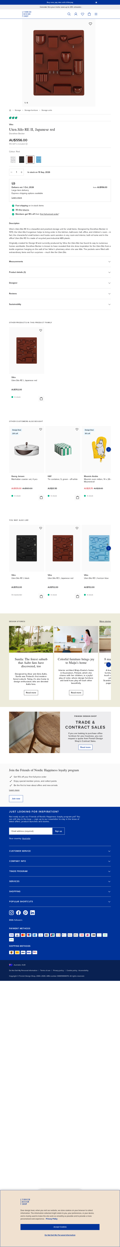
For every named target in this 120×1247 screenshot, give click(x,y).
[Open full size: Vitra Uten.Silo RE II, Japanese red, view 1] (58, 63)
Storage (18, 110)
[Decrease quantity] (11, 172)
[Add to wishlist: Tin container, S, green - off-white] (77, 429)
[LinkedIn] (32, 912)
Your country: (15, 838)
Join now (16, 798)
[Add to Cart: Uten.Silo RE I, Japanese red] (41, 399)
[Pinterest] (25, 912)
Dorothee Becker (17, 133)
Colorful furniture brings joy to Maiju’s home (76, 661)
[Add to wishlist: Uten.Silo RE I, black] (40, 528)
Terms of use (45, 970)
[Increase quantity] (21, 172)
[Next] (108, 664)
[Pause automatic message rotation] (96, 2)
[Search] (69, 14)
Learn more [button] (17, 197)
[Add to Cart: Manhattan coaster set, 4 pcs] (41, 497)
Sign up (58, 831)
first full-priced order (49, 214)
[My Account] (76, 14)
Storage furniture (31, 110)
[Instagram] (11, 912)
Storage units (47, 110)
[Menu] (96, 14)
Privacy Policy (52, 1219)
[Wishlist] (82, 14)
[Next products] (108, 449)
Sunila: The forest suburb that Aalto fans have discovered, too (31, 662)
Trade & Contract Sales (85, 725)
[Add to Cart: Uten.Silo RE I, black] (41, 596)
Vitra (11, 124)
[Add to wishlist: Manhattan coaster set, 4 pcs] (40, 429)
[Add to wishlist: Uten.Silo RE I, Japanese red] (40, 330)
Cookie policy (72, 970)
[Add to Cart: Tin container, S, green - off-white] (77, 497)
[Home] (10, 110)
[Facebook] (18, 912)
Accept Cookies (60, 1227)
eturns (26, 210)
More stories (105, 621)
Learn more (14, 790)
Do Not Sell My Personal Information (23, 970)
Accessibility (83, 970)
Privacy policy (58, 970)
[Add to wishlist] (90, 23)
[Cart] (89, 14)
